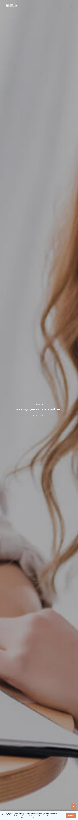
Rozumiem (71, 815)
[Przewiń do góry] (73, 806)
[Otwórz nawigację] (71, 5)
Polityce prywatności (45, 817)
